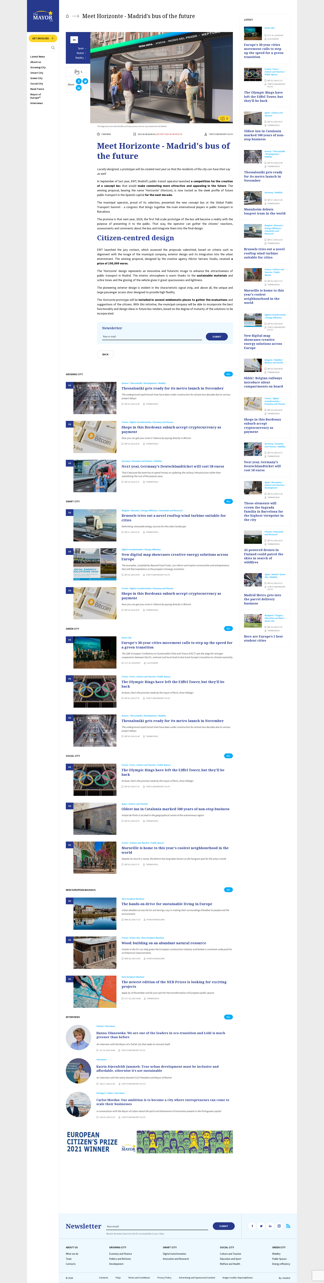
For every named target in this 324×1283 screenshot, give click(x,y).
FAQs (118, 1277)
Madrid (80, 53)
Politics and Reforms (120, 1258)
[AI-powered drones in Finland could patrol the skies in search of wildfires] (253, 537)
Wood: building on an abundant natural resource (164, 943)
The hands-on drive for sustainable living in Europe (167, 904)
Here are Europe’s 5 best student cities (263, 638)
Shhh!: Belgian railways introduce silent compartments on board (263, 382)
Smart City (36, 72)
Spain (81, 48)
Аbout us (35, 62)
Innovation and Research (176, 1258)
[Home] (67, 16)
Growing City (38, 67)
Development (116, 1263)
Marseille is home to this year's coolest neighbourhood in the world (175, 850)
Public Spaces (279, 1258)
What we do (72, 1253)
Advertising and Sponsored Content (197, 1277)
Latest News (37, 56)
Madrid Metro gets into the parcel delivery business (262, 599)
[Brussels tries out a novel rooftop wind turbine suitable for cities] (94, 525)
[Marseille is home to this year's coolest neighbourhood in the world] (94, 858)
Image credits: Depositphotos (238, 1277)
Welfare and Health (230, 1263)
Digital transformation (174, 1253)
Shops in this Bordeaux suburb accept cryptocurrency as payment (171, 429)
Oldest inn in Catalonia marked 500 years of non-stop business (176, 809)
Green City (36, 78)
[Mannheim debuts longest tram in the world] (253, 198)
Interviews (36, 103)
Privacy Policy (164, 1277)
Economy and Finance (120, 1253)
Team (69, 1258)
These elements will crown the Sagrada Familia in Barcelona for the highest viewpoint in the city (264, 511)
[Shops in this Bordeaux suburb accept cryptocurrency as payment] (94, 437)
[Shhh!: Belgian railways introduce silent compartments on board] (253, 365)
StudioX (286, 1277)
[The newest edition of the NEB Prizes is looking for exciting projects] (94, 992)
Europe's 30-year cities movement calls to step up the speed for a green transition (177, 645)
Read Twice (37, 89)
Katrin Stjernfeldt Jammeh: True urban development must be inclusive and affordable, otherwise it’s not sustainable (157, 1068)
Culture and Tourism (230, 1253)
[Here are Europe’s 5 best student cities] (253, 621)
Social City (36, 83)
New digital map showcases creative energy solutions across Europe (175, 556)
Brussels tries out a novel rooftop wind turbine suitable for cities (174, 517)
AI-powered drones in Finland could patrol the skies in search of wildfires (263, 556)
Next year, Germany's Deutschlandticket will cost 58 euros (173, 466)
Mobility (79, 57)
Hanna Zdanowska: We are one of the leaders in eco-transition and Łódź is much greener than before (160, 1035)
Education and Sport (230, 1258)
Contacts (71, 1263)
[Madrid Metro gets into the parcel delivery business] (253, 580)
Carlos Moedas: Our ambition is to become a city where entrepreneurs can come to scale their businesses (162, 1102)
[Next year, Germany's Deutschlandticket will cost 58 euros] (94, 476)
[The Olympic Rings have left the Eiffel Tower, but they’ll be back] (94, 691)
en (74, 39)
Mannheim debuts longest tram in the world (265, 211)
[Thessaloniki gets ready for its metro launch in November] (94, 398)
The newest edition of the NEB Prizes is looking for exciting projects (174, 984)
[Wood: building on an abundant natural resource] (94, 952)
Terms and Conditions (139, 1277)
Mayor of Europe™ (35, 96)
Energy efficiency (281, 1263)
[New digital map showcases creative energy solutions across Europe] (94, 564)
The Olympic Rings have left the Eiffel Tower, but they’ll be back (173, 684)
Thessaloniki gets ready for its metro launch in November (173, 388)
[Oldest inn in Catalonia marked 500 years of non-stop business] (94, 819)
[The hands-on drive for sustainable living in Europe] (94, 914)
